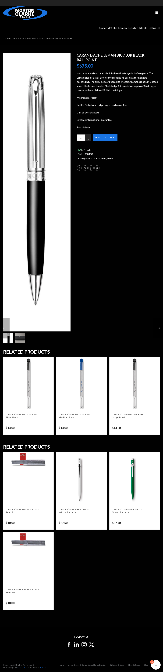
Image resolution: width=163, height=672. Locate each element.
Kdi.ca (43, 667)
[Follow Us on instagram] (84, 644)
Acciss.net (22, 667)
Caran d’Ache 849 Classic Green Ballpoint (127, 511)
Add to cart (106, 137)
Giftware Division (117, 665)
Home (8, 38)
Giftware (18, 38)
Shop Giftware (134, 665)
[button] (64, 60)
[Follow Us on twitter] (91, 644)
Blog (146, 665)
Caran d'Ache (99, 158)
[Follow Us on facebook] (69, 644)
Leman (110, 158)
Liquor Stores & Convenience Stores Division (87, 665)
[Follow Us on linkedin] (76, 644)
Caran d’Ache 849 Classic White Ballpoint (74, 511)
